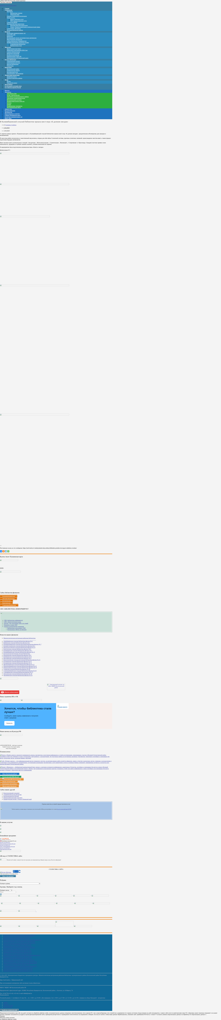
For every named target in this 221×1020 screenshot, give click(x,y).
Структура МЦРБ (12, 22)
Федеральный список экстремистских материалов (21, 38)
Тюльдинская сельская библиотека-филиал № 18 (17, 674)
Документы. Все (12, 93)
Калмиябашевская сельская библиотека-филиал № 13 (19, 652)
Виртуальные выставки (14, 48)
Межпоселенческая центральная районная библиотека (19, 935)
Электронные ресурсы (13, 62)
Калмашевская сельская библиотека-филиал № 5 (17, 650)
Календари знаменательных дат (16, 33)
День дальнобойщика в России (7, 846)
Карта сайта (8, 118)
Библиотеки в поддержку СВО (16, 628)
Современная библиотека (17, 44)
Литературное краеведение (12, 75)
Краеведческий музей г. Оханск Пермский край (17, 799)
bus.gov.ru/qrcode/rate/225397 (64, 809)
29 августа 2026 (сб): (5, 845)
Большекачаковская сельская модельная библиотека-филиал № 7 (22, 644)
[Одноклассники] (3, 551)
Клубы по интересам (13, 55)
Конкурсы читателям (13, 53)
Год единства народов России (13, 87)
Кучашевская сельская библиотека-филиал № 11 (17, 663)
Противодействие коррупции (15, 24)
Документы (8, 92)
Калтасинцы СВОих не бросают (17, 629)
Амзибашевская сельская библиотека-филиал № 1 (18, 641)
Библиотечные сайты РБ (14, 56)
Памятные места (12, 76)
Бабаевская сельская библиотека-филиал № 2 (16, 643)
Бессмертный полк (12, 72)
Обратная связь (14, 14)
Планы (9, 104)
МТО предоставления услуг (18, 21)
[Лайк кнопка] (0, 545)
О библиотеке (8, 10)
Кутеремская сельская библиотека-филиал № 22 (17, 661)
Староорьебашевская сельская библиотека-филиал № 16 (19, 670)
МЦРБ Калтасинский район (8, 5)
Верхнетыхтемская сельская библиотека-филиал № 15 (19, 647)
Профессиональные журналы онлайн (18, 42)
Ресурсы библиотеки (10, 59)
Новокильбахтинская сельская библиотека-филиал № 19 (20, 667)
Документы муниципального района (18, 96)
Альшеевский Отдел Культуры (12, 794)
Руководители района (13, 70)
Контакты (10, 11)
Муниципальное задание (14, 100)
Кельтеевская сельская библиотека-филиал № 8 (17, 655)
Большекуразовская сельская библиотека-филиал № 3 (19, 646)
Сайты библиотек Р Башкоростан (17, 41)
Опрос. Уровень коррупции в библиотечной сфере (25, 27)
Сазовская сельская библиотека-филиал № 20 (16, 669)
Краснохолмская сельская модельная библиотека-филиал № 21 (21, 660)
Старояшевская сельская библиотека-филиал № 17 (18, 672)
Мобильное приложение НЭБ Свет (17, 50)
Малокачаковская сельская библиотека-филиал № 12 (18, 664)
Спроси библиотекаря (13, 52)
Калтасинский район (13, 69)
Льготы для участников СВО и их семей (16, 623)
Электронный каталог (13, 61)
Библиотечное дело (16, 45)
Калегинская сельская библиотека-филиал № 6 (17, 649)
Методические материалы (14, 39)
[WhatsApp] (8, 551)
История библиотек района (15, 30)
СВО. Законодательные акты (12, 622)
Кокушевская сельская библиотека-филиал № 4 (17, 658)
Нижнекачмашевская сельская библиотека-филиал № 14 (20, 666)
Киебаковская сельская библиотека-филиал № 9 (17, 657)
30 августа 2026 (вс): (5, 848)
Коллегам (7, 31)
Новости (6, 1004)
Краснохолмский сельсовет (11, 793)
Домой (5, 1002)
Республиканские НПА (14, 107)
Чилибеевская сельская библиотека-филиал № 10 (17, 675)
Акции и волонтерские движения (14, 626)
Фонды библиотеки (12, 64)
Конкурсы (10, 36)
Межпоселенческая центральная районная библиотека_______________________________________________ (19, 638)
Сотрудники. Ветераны (14, 28)
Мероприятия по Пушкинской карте (17, 58)
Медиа (6, 80)
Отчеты (9, 103)
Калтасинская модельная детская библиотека (16, 653)
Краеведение (8, 67)
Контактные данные (16, 13)
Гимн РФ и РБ (11, 35)
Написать (9, 723)
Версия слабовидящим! (11, 692)
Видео (9, 81)
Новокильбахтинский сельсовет (12, 797)
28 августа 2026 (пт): (5, 842)
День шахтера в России (5, 849)
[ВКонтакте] (1, 551)
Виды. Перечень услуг (17, 19)
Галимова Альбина (10, 125)
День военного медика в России (7, 843)
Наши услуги (11, 17)
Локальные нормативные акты (16, 98)
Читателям (8, 47)
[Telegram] (6, 551)
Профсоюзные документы (14, 106)
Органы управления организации (17, 16)
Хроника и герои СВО (10, 625)
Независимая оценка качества (15, 101)
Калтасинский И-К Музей (11, 796)
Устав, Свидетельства (13, 95)
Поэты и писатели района (14, 78)
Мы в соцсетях (7, 1007)
